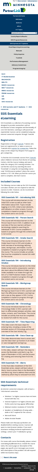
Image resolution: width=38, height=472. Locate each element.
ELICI (3, 74)
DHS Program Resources (19, 40)
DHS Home (19, 19)
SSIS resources (7, 102)
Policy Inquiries (19, 54)
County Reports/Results (19, 36)
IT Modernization (8, 77)
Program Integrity (19, 68)
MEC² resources (8, 88)
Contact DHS (27, 468)
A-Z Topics (19, 29)
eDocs (19, 26)
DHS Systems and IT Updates (14, 107)
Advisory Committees (19, 65)
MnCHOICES (6, 79)
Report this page (10, 457)
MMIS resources (8, 90)
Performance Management (19, 61)
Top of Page (33, 468)
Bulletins (19, 23)
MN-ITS (4, 82)
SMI (3, 99)
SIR (3, 96)
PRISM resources (8, 93)
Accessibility (8, 468)
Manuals (19, 51)
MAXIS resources (8, 85)
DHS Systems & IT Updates (19, 43)
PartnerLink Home (19, 16)
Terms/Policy (17, 468)
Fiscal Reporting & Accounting (19, 47)
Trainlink (19, 58)
